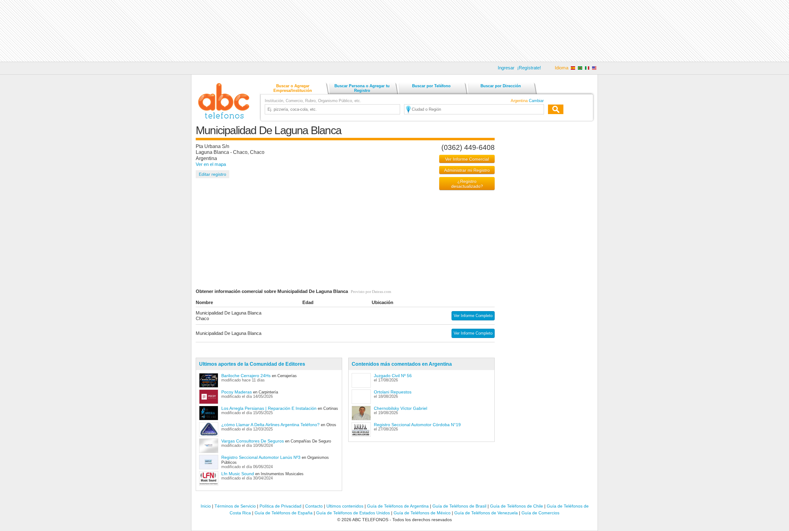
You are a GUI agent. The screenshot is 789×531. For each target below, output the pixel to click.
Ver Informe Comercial (467, 159)
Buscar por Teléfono (431, 86)
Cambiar (536, 100)
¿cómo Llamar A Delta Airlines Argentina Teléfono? (270, 424)
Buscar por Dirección (500, 86)
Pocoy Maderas (236, 391)
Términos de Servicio (235, 506)
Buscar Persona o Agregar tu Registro (362, 88)
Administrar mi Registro (467, 170)
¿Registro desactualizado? (467, 184)
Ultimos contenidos (344, 506)
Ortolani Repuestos (392, 391)
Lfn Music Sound (237, 473)
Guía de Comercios (540, 512)
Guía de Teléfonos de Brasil (459, 506)
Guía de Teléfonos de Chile (516, 506)
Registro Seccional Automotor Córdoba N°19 (417, 424)
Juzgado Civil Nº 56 (393, 375)
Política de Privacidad (280, 506)
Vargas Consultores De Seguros (252, 440)
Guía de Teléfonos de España (284, 512)
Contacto (314, 506)
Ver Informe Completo (473, 315)
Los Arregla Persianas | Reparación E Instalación (269, 408)
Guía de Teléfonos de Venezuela (486, 512)
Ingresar (506, 67)
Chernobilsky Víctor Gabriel (400, 408)
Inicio (206, 506)
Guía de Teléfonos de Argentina (398, 506)
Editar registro (212, 174)
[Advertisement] (394, 31)
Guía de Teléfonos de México (422, 512)
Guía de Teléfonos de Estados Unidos (353, 512)
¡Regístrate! (529, 67)
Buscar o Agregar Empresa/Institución (292, 88)
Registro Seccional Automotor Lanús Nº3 (260, 457)
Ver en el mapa (211, 164)
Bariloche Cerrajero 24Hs (246, 375)
